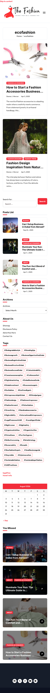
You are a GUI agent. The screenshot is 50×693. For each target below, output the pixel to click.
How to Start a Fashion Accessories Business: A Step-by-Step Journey (20, 655)
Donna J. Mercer (12, 96)
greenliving (10, 410)
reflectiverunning (12, 440)
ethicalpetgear (36, 395)
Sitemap (6, 325)
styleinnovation (25, 455)
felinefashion (28, 405)
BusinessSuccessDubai (14, 370)
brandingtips (30, 350)
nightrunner (10, 425)
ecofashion (10, 390)
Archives (6, 306)
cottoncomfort (33, 375)
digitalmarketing (12, 380)
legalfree (6, 473)
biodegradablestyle (13, 350)
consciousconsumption (14, 375)
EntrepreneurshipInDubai (15, 395)
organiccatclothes (13, 430)
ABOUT (25, 240)
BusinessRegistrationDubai (16, 360)
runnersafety (11, 445)
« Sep (5, 520)
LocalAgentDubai (33, 420)
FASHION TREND (30, 159)
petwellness (10, 435)
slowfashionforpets (13, 450)
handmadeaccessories (28, 410)
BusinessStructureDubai (15, 365)
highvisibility (10, 415)
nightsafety (24, 425)
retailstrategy (29, 440)
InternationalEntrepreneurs (31, 415)
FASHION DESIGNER (14, 159)
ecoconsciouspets (30, 385)
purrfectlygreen (26, 435)
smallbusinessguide (33, 450)
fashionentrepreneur (30, 400)
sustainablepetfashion (33, 460)
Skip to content (6, 1)
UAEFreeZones (11, 465)
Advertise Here (9, 333)
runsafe (24, 445)
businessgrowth (11, 355)
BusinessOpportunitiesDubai (33, 355)
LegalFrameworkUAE (14, 420)
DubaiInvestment (12, 385)
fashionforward (12, 405)
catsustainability (34, 370)
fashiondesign (11, 400)
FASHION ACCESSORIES (15, 83)
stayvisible (10, 455)
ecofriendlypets (25, 390)
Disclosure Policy (10, 329)
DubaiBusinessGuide (31, 380)
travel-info (7, 475)
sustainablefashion (13, 460)
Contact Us (7, 336)
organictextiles (31, 430)
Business (26, 220)
